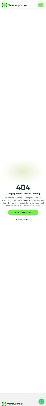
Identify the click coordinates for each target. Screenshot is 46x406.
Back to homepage (23, 212)
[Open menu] (40, 5)
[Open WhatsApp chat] (41, 401)
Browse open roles (23, 219)
